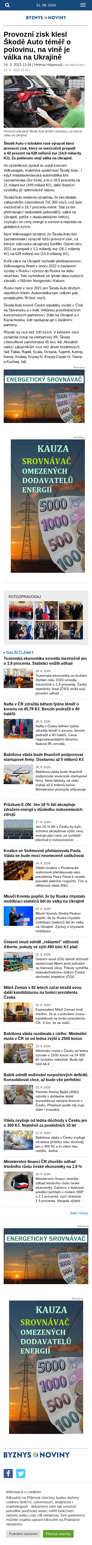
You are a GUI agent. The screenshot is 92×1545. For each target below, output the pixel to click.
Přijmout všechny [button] (58, 1534)
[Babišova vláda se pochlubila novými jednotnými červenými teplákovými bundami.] (21, 610)
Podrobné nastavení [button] (23, 1534)
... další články (77, 1213)
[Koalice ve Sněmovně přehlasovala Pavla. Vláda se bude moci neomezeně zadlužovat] (18, 870)
